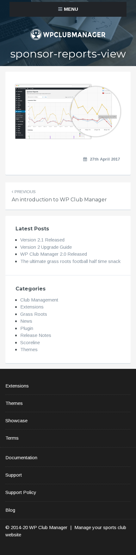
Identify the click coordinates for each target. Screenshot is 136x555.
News (26, 321)
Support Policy (20, 492)
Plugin (26, 328)
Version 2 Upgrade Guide (46, 247)
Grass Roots (33, 314)
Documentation (21, 457)
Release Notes (35, 335)
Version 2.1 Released (42, 239)
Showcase (16, 420)
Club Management (39, 299)
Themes (29, 349)
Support (13, 475)
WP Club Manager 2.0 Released (53, 254)
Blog (10, 510)
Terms (12, 438)
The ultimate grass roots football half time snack (70, 261)
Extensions (32, 306)
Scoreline (30, 342)
